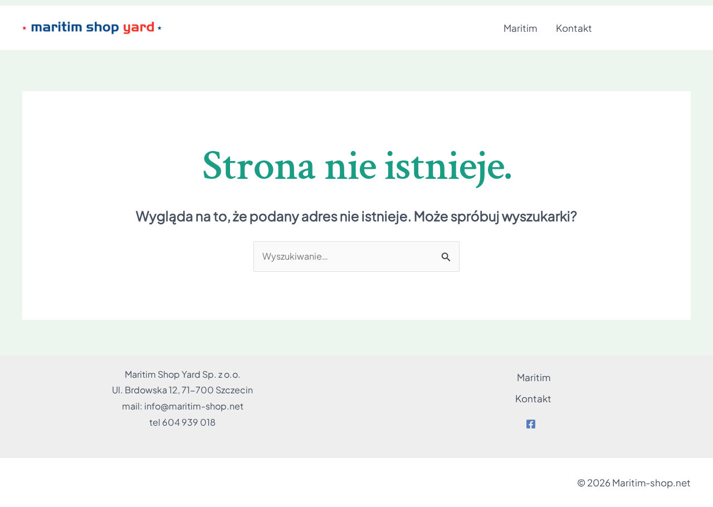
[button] (652, 28)
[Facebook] (531, 424)
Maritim (520, 28)
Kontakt (574, 28)
